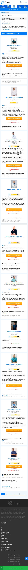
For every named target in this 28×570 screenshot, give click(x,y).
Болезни (25, 7)
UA (20, 1)
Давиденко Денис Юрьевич (14, 45)
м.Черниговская (7, 82)
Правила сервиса (5, 532)
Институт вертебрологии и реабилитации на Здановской (12, 218)
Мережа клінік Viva (6, 475)
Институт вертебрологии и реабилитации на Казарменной (12, 439)
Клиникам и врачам (5, 530)
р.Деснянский (20, 477)
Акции (20, 7)
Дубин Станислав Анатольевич (14, 283)
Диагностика (3, 7)
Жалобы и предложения (6, 544)
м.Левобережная (7, 270)
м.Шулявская (18, 348)
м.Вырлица (12, 488)
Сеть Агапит (4, 395)
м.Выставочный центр (14, 221)
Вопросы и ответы (5, 549)
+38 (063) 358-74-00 (15, 561)
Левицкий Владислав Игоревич (14, 97)
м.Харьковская (11, 76)
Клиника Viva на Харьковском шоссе (10, 484)
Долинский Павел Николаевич (14, 236)
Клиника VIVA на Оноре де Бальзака (10, 474)
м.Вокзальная (18, 174)
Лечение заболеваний (6, 533)
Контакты (3, 543)
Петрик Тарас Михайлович (14, 331)
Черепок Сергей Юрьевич (14, 409)
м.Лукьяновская (20, 443)
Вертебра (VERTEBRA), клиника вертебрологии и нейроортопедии (13, 312)
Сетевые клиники (5, 541)
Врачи (14, 7)
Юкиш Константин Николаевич (14, 364)
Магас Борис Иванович (14, 458)
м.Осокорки (4, 76)
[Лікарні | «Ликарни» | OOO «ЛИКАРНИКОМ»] (14, 503)
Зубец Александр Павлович (14, 140)
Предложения (4, 539)
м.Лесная (17, 481)
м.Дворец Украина (7, 175)
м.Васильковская (5, 221)
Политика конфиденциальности (8, 550)
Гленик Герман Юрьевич (14, 189)
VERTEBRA (4, 314)
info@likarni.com (15, 564)
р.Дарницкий (13, 127)
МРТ (2, 526)
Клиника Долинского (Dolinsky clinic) (10, 263)
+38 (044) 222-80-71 (15, 555)
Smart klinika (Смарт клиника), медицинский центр (12, 74)
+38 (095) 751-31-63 (15, 559)
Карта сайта (4, 538)
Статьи (2, 536)
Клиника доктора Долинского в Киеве (11, 268)
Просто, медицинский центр (8, 480)
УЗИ (2, 529)
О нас (2, 546)
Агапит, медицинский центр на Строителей (12, 393)
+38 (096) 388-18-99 (15, 557)
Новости (3, 535)
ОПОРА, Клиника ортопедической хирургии (12, 347)
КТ (1, 527)
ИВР (3, 440)
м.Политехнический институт (9, 443)
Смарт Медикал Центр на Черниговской (11, 80)
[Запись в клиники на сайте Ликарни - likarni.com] (5, 2)
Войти (2, 547)
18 (9, 146)
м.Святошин (14, 316)
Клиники (8, 7)
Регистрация (7, 547)
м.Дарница (14, 82)
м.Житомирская (7, 316)
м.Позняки (20, 75)
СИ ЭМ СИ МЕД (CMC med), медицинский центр (13, 173)
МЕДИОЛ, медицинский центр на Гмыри (11, 126)
